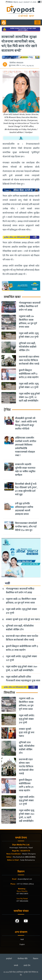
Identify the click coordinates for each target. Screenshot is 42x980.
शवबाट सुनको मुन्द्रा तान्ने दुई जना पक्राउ (23, 619)
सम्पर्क (16, 965)
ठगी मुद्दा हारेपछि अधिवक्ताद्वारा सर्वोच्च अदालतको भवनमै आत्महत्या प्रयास (24, 509)
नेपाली (22, 939)
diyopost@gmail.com (25, 879)
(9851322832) (30, 857)
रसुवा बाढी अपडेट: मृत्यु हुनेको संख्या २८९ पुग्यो (28, 385)
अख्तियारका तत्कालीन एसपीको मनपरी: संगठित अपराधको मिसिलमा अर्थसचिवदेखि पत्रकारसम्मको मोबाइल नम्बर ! (25, 446)
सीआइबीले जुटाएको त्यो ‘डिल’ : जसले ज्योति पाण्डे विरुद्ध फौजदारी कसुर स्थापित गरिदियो (26, 423)
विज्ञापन (35, 959)
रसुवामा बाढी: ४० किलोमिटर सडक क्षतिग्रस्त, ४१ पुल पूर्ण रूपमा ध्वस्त (28, 321)
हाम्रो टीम (27, 965)
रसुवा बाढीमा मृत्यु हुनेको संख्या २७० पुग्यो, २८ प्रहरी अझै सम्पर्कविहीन (29, 397)
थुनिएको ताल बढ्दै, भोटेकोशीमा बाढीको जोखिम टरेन (27, 346)
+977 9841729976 (22, 894)
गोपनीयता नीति (22, 959)
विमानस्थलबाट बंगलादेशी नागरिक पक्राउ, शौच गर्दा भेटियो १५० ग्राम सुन (26, 526)
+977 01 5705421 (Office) (25, 884)
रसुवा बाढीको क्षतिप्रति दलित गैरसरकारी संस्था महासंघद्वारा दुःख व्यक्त (23, 679)
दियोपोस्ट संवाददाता (16, 62)
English (22, 944)
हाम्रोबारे (9, 959)
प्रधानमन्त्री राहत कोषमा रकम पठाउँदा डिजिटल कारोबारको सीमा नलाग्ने (29, 360)
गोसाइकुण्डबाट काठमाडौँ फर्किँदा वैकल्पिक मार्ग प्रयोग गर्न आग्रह (29, 306)
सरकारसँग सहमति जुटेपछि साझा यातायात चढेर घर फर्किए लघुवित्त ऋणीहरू (25, 469)
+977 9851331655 (22, 901)
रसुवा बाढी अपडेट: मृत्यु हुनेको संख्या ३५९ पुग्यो (28, 335)
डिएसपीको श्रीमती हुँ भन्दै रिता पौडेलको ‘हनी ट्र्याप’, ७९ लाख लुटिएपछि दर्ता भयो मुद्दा (26, 489)
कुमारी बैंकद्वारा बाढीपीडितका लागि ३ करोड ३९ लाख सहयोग (28, 373)
